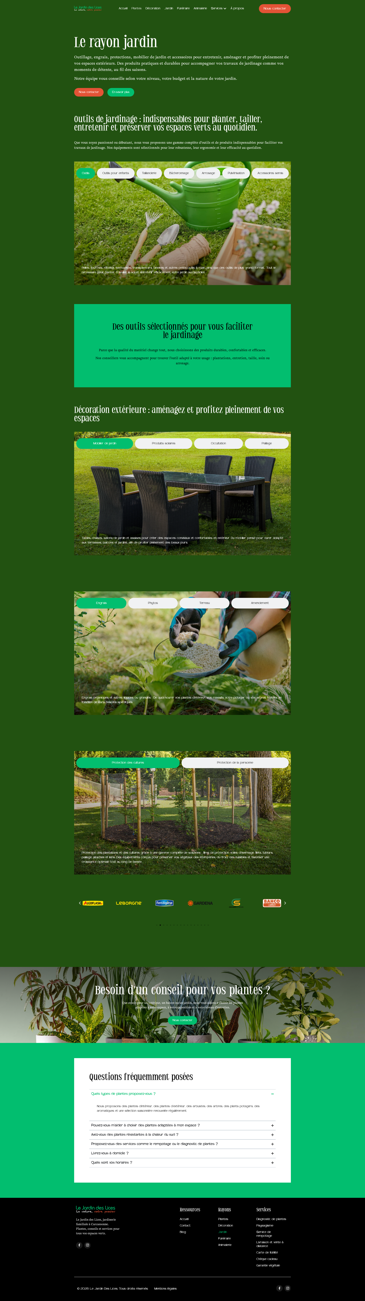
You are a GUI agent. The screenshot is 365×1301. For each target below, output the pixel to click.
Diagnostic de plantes (271, 1219)
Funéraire (224, 1238)
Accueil (184, 1219)
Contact (185, 1225)
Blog (183, 1232)
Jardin (222, 1232)
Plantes (223, 1219)
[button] (80, 903)
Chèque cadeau (266, 1259)
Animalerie (224, 1245)
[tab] (85, 173)
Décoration (225, 1225)
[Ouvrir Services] (224, 8)
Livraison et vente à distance (269, 1244)
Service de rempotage (264, 1234)
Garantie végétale (268, 1265)
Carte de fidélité (267, 1252)
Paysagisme (264, 1225)
